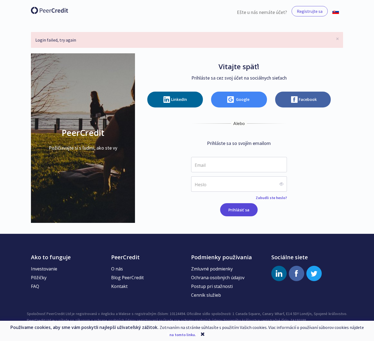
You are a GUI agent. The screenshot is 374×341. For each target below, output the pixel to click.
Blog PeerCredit (127, 278)
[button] (335, 11)
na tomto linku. (182, 334)
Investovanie (44, 269)
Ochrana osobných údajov (217, 278)
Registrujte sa (310, 11)
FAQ (35, 286)
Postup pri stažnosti (212, 286)
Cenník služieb (206, 295)
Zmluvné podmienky (212, 269)
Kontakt (119, 286)
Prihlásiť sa (238, 209)
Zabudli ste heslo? (271, 198)
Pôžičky (39, 278)
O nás (117, 269)
